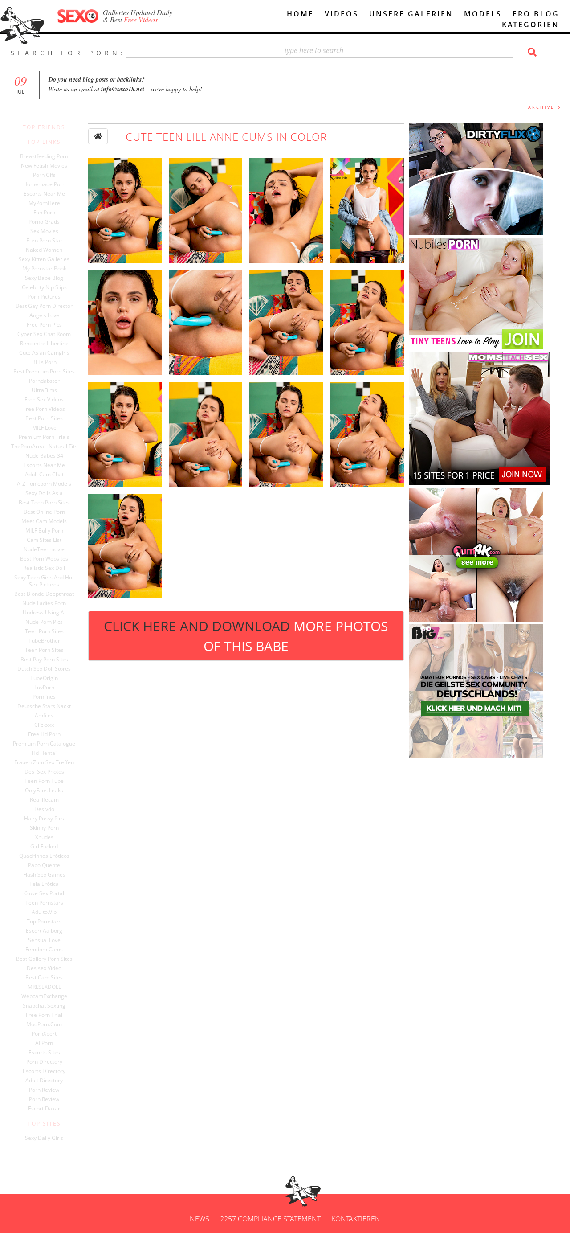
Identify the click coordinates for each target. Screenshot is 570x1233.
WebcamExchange (44, 996)
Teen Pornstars (44, 902)
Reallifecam (44, 799)
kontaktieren (355, 1219)
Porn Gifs (44, 175)
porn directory (44, 1061)
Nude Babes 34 (44, 455)
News (199, 1219)
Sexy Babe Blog (44, 278)
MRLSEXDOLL (44, 987)
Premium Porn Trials (44, 437)
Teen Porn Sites (44, 631)
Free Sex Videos (44, 399)
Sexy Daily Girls (44, 1138)
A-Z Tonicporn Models (44, 483)
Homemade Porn (44, 184)
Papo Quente (44, 865)
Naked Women (44, 250)
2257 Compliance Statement (270, 1219)
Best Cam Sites (44, 977)
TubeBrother (44, 640)
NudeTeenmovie (44, 549)
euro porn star (44, 240)
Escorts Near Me (44, 193)
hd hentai (44, 753)
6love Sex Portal (44, 893)
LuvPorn (44, 687)
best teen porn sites (44, 502)
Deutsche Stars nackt (44, 706)
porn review (44, 1090)
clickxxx (44, 725)
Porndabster (44, 381)
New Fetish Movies (44, 165)
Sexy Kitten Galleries (44, 259)
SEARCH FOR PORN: (68, 53)
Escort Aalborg (44, 930)
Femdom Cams (44, 949)
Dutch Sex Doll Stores (44, 668)
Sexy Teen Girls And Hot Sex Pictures (44, 581)
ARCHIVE (541, 107)
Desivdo (44, 809)
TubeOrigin (44, 678)
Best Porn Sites (44, 418)
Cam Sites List (44, 540)
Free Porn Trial (44, 1015)
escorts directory (44, 1071)
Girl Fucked (44, 846)
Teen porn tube (44, 781)
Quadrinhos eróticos (44, 856)
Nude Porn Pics (44, 622)
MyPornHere (44, 203)
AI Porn (44, 1043)
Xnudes (44, 837)
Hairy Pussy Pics (44, 818)
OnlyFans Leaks (44, 790)
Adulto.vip (44, 912)
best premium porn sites (44, 371)
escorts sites (44, 1052)
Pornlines (44, 696)
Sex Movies (44, 231)
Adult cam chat (44, 474)
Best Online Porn (44, 512)
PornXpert (44, 1033)
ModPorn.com (44, 1024)
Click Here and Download (246, 636)
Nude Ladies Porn (44, 603)
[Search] (530, 52)
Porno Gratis (44, 221)
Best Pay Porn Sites (44, 659)
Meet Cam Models (44, 521)
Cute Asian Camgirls (44, 352)
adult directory (44, 1080)
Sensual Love (44, 940)
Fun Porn (44, 212)
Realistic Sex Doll (44, 568)
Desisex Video (44, 968)
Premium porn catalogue (44, 743)
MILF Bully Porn (44, 530)
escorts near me (44, 465)
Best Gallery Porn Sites (44, 959)
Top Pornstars (44, 921)
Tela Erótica (44, 884)
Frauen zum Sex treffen (44, 762)
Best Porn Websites (44, 558)
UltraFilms (44, 390)
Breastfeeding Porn (44, 156)
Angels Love (44, 315)
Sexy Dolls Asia (44, 493)
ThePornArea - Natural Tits (44, 446)
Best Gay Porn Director (44, 306)
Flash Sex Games (44, 874)
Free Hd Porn (44, 734)
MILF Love (44, 427)
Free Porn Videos (44, 409)
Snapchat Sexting (44, 1005)
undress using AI (44, 612)
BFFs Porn (44, 362)
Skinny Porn (44, 828)
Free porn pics (44, 324)
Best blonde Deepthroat (44, 594)
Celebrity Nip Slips (44, 287)
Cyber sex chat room (44, 334)
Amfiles (44, 715)
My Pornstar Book (44, 268)
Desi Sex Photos (44, 771)
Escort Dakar (44, 1108)
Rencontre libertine (44, 343)
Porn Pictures (44, 296)
